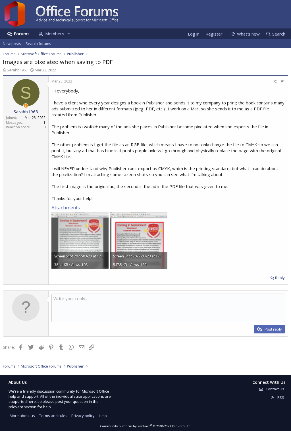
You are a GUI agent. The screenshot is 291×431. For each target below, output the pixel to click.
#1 (283, 81)
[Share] (275, 81)
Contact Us (274, 388)
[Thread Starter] (25, 106)
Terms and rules (53, 415)
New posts (12, 43)
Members (54, 33)
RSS (280, 397)
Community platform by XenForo (145, 426)
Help (103, 415)
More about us (22, 415)
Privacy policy (83, 415)
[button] (68, 33)
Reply (280, 277)
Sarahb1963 (17, 70)
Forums (22, 33)
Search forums (38, 43)
